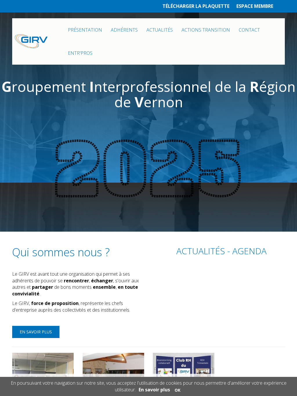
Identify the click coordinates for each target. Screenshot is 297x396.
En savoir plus (36, 332)
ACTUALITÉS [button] (159, 30)
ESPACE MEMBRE (254, 6)
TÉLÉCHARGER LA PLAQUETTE (195, 6)
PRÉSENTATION (85, 30)
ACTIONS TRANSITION (206, 30)
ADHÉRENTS (124, 30)
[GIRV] (31, 41)
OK (177, 390)
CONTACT (249, 30)
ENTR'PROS (80, 53)
